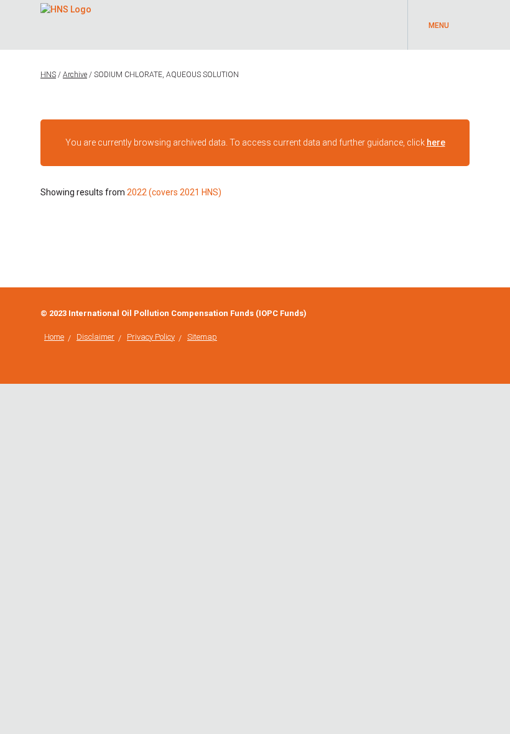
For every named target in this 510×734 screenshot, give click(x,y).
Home (54, 336)
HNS (48, 74)
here (436, 142)
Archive (75, 74)
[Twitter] (466, 313)
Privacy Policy (151, 336)
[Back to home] (65, 7)
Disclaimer (95, 336)
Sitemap (202, 336)
